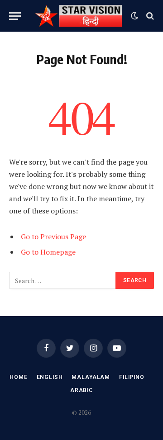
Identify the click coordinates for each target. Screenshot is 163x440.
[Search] (149, 16)
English (50, 377)
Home (18, 377)
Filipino (131, 377)
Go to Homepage (48, 252)
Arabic (81, 390)
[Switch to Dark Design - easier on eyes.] (134, 16)
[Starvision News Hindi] (78, 15)
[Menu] (15, 16)
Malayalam (91, 377)
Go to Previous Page (53, 236)
